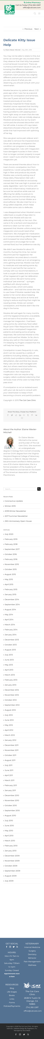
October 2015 (11, 569)
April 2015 (9, 584)
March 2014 (10, 625)
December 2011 (12, 745)
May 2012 (9, 725)
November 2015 (12, 564)
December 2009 (12, 856)
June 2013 (9, 660)
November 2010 (12, 800)
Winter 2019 (10, 506)
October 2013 (11, 645)
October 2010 (11, 805)
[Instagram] (10, 947)
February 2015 (11, 589)
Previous (28, 29)
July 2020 (9, 534)
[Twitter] (14, 947)
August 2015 (10, 574)
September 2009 (12, 871)
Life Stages (12, 992)
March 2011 (9, 780)
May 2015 (9, 579)
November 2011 (12, 750)
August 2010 (10, 815)
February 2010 (11, 846)
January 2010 (10, 851)
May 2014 (9, 615)
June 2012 (9, 720)
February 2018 (11, 544)
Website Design (19, 1028)
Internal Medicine (32, 947)
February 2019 (11, 539)
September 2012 (12, 705)
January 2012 (10, 740)
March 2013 (10, 675)
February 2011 (11, 785)
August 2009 (10, 876)
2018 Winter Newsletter (15, 511)
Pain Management (32, 962)
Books (12, 995)
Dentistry (32, 954)
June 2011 (9, 770)
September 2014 (12, 604)
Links (11, 999)
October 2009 (11, 866)
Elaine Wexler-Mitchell (13, 50)
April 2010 (9, 836)
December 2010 (12, 795)
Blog (12, 988)
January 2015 (10, 594)
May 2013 (9, 665)
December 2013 (12, 640)
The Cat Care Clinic (27, 400)
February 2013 (11, 680)
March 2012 (10, 735)
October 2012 (11, 700)
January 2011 (10, 790)
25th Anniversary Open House (18, 521)
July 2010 (9, 820)
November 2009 (12, 861)
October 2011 (10, 755)
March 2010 (10, 841)
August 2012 (10, 710)
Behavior (32, 958)
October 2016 (11, 554)
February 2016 (11, 559)
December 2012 (12, 690)
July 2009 (9, 881)
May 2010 (9, 831)
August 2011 (10, 760)
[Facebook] (7, 947)
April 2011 (9, 775)
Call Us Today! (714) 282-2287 (28, 5)
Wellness (32, 965)
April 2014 (9, 620)
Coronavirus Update (14, 501)
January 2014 (10, 635)
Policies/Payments (12, 1006)
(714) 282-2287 (32, 1007)
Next (36, 29)
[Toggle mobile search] (35, 13)
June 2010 (9, 826)
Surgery (32, 951)
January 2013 (10, 685)
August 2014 (10, 609)
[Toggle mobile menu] (39, 13)
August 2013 (10, 650)
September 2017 (12, 549)
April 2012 (9, 730)
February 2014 (11, 630)
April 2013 (9, 670)
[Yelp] (17, 947)
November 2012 (12, 695)
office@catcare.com (32, 7)
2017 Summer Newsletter (16, 516)
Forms (12, 1002)
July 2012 (9, 715)
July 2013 (9, 655)
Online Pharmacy (33, 2)
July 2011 (8, 765)
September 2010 (12, 810)
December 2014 (12, 599)
